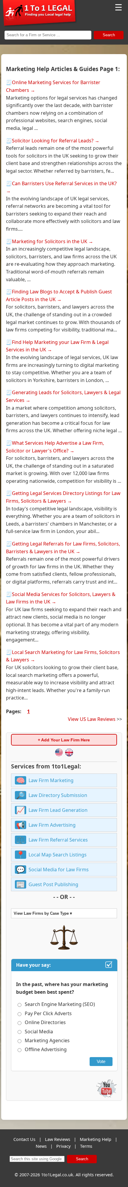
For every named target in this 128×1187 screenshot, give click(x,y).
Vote (101, 1061)
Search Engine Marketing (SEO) (60, 1004)
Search (109, 35)
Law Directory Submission (58, 795)
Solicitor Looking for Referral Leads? (52, 140)
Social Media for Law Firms (59, 869)
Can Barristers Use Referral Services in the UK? (64, 183)
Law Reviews (57, 1139)
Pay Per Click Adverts (48, 1013)
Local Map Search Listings (58, 854)
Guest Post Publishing (53, 884)
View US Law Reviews (91, 719)
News (41, 1146)
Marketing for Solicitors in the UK (49, 241)
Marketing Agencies (47, 1040)
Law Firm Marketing (51, 780)
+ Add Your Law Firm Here (64, 740)
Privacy (63, 1146)
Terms (86, 1146)
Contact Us (24, 1139)
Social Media (39, 1031)
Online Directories (45, 1022)
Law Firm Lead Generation (58, 810)
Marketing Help (95, 1139)
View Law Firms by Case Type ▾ (43, 913)
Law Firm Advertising (52, 825)
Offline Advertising (46, 1049)
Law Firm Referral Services (58, 839)
